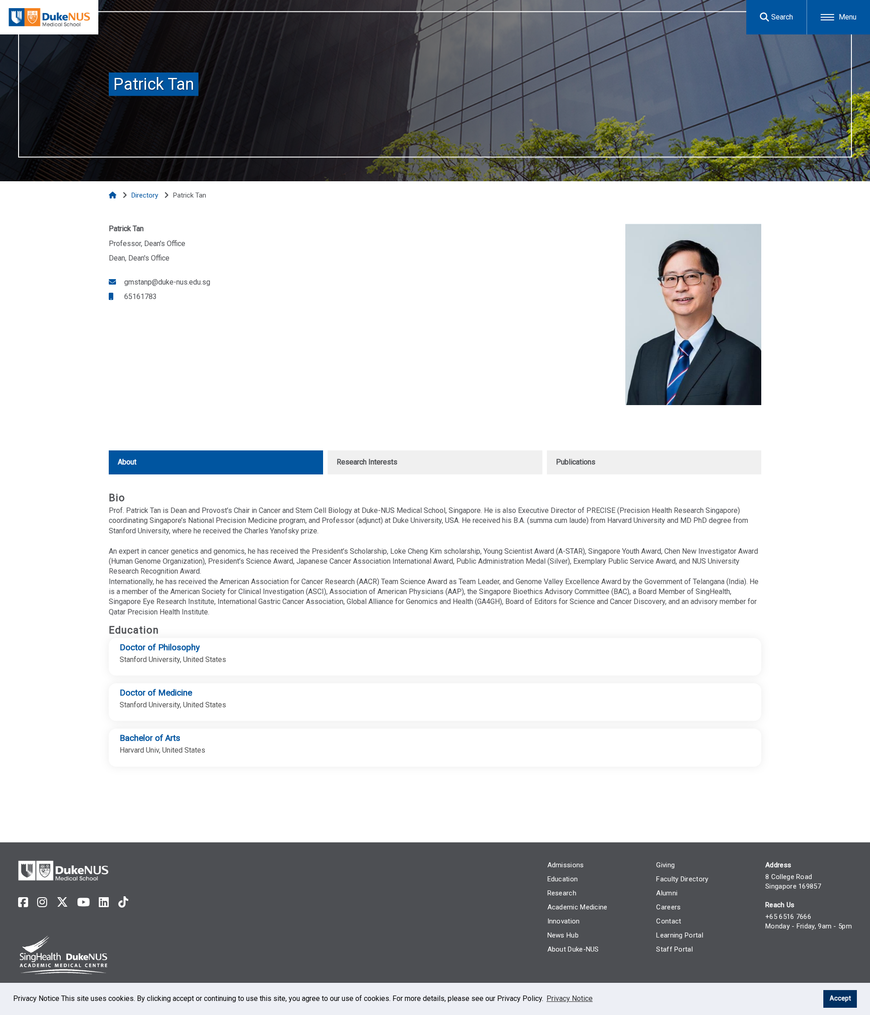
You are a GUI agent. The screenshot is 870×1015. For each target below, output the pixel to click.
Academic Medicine (577, 907)
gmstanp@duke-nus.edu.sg (166, 282)
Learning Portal (679, 935)
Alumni (666, 893)
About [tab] (127, 462)
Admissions (565, 865)
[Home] (113, 195)
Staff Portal (674, 949)
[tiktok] (123, 902)
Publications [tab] (575, 462)
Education (562, 879)
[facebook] (23, 902)
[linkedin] (104, 902)
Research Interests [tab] (367, 462)
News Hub (563, 935)
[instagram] (42, 902)
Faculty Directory (682, 879)
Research (561, 893)
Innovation (563, 921)
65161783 (139, 296)
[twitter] (62, 902)
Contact (668, 921)
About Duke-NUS (573, 949)
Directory (145, 195)
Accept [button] (840, 998)
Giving (665, 865)
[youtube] (83, 902)
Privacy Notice (569, 998)
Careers (668, 907)
